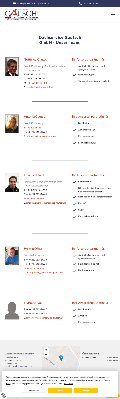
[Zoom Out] (46, 354)
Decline (60, 390)
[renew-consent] (3, 395)
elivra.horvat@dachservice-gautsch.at (44, 317)
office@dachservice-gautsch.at (33, 3)
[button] (79, 14)
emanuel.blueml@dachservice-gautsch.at (46, 202)
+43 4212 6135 (33, 127)
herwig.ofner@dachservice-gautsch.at (45, 272)
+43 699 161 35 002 (36, 198)
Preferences (34, 390)
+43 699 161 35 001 (36, 268)
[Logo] (21, 14)
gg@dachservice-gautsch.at (40, 87)
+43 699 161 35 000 (37, 83)
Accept (86, 390)
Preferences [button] (68, 384)
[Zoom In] (46, 349)
